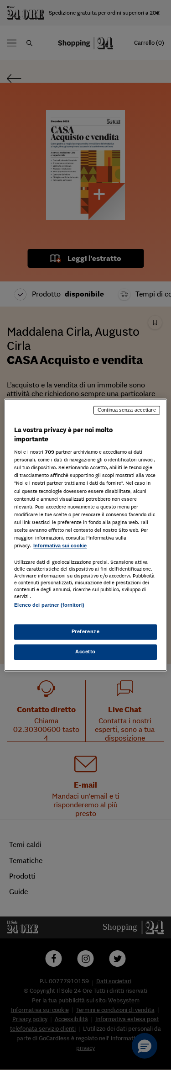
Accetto (85, 652)
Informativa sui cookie (60, 545)
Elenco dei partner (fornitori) (49, 605)
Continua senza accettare (127, 410)
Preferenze (86, 632)
